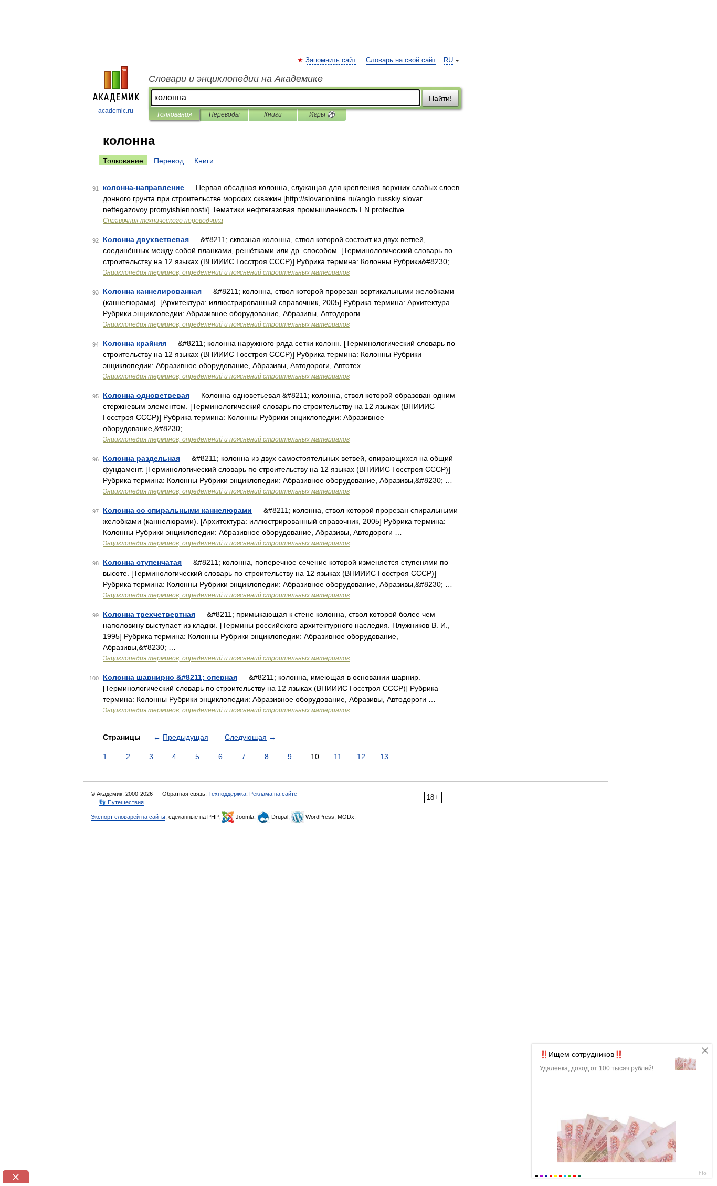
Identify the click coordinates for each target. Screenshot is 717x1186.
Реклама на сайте (273, 794)
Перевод (169, 160)
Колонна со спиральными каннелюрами (177, 510)
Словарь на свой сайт (401, 60)
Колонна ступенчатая (142, 562)
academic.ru (115, 110)
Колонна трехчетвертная (149, 614)
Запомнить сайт (331, 60)
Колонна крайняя (134, 343)
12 (361, 756)
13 (384, 756)
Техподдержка (227, 794)
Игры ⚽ (322, 114)
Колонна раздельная (141, 458)
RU (448, 60)
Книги (273, 114)
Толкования (174, 114)
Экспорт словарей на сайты (128, 817)
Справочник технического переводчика (163, 220)
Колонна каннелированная (152, 291)
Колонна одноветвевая (146, 395)
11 (338, 756)
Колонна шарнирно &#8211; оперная (170, 677)
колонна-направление (143, 187)
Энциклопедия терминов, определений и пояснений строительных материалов (226, 272)
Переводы (224, 114)
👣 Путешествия (121, 802)
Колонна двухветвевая (146, 239)
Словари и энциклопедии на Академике (236, 79)
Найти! (440, 98)
